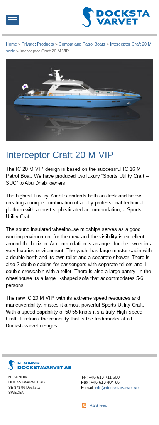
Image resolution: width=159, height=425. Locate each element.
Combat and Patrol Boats (82, 44)
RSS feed (98, 405)
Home (11, 44)
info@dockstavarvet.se (117, 387)
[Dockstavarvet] (116, 17)
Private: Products (38, 44)
